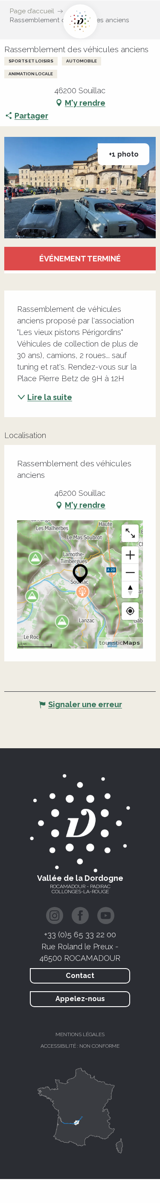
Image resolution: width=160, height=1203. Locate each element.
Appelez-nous (80, 999)
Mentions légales (80, 1034)
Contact (80, 976)
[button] (80, 187)
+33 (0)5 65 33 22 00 (80, 934)
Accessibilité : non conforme (80, 1046)
